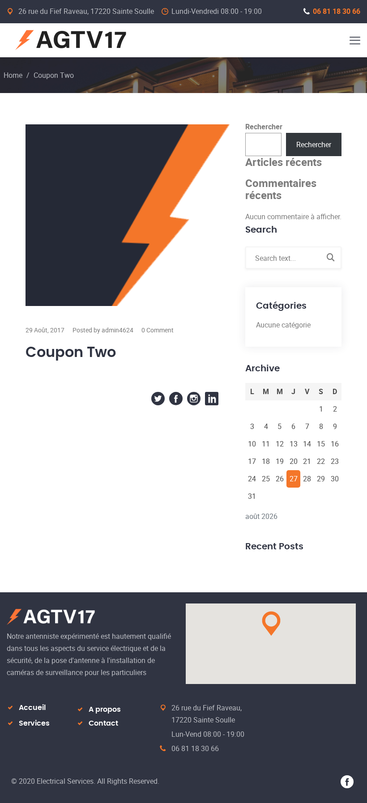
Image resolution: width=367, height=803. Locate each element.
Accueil (32, 707)
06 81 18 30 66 (336, 11)
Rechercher (263, 127)
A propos (105, 709)
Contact (103, 723)
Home (13, 75)
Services (34, 723)
